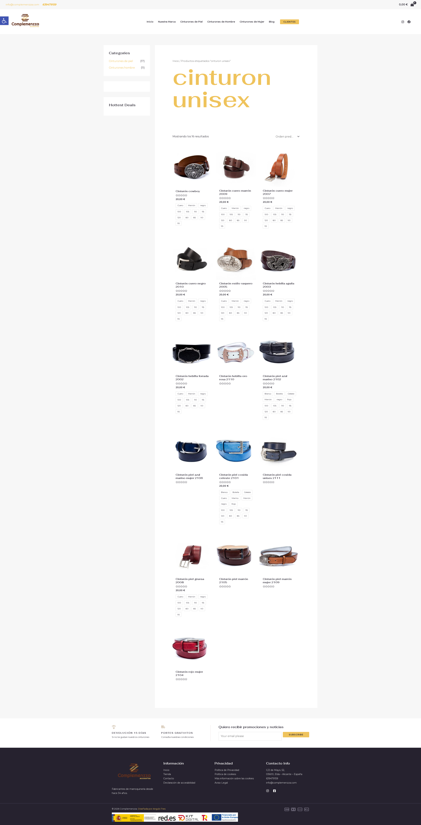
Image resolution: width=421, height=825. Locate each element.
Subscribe (296, 734)
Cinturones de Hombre (221, 21)
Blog (271, 21)
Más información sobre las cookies (234, 778)
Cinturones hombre (122, 67)
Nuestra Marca (167, 21)
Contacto (168, 778)
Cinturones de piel (121, 61)
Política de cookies (225, 774)
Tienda (167, 774)
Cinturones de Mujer (252, 21)
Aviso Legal (221, 782)
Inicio (150, 21)
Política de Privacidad (227, 770)
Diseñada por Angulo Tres (151, 808)
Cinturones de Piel (191, 21)
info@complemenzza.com (22, 4)
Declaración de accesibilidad (179, 782)
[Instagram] (402, 21)
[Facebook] (409, 21)
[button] (4, 20)
